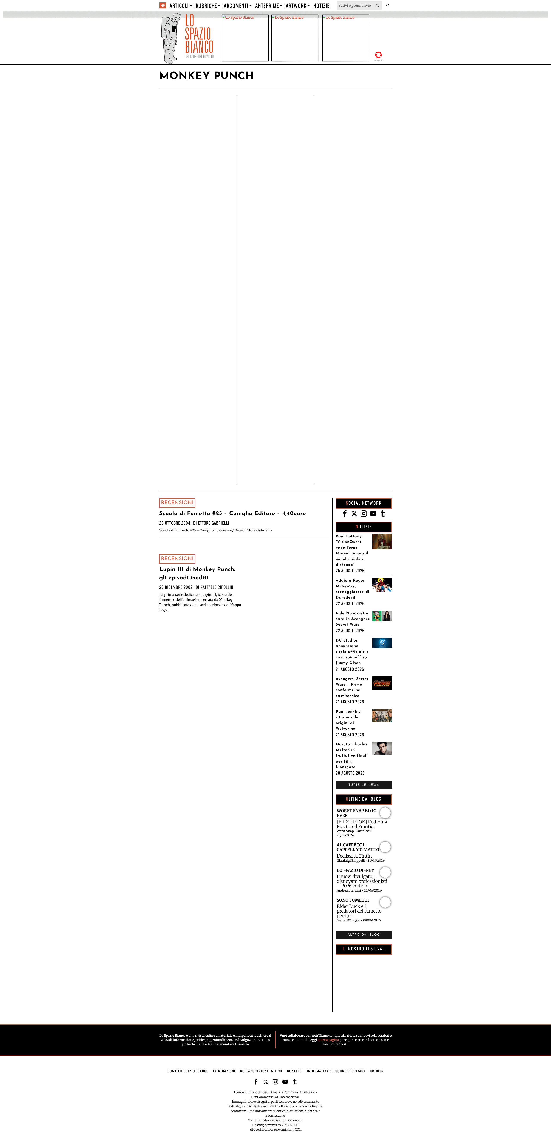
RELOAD (378, 55)
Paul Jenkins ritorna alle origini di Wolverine (348, 720)
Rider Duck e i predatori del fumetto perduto (359, 911)
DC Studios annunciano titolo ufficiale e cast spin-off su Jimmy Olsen (352, 652)
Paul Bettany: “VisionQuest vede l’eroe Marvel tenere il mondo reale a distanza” (352, 551)
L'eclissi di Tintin (354, 856)
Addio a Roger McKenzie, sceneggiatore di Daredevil (352, 589)
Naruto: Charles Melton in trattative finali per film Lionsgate (352, 756)
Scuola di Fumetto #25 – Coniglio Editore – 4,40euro (232, 514)
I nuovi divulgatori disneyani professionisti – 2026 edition (362, 881)
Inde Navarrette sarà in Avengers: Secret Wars (353, 619)
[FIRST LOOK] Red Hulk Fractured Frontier (362, 824)
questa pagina (328, 1040)
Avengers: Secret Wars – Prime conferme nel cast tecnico (352, 687)
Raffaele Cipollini (217, 587)
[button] (377, 5)
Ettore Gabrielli (213, 523)
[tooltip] (345, 513)
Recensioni (177, 502)
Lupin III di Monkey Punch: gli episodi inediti (197, 574)
